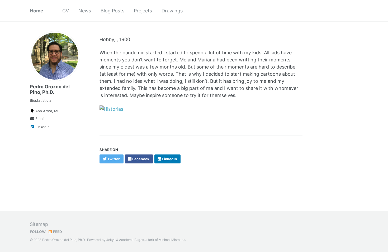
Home (36, 10)
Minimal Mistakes (172, 240)
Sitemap (39, 224)
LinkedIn (42, 127)
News (84, 10)
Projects (143, 10)
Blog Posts (112, 10)
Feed (57, 232)
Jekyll (110, 240)
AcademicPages (131, 240)
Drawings (172, 10)
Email (39, 119)
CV (65, 10)
